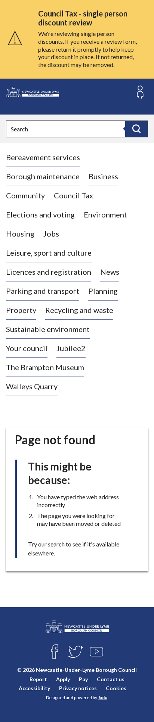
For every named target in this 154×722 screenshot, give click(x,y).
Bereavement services (43, 157)
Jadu (102, 697)
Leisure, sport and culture (49, 252)
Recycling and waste (79, 309)
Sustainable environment (48, 329)
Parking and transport (42, 290)
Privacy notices (78, 688)
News (109, 271)
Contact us (110, 679)
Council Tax (73, 195)
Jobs (51, 233)
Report (38, 679)
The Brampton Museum (45, 367)
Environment (105, 214)
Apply (63, 679)
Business (103, 176)
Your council (26, 348)
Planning (103, 290)
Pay (83, 679)
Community (25, 195)
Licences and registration (48, 271)
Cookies (116, 688)
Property (21, 309)
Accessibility (34, 688)
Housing (20, 233)
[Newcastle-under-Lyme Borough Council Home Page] (32, 92)
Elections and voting (40, 214)
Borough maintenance (43, 176)
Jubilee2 (71, 348)
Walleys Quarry (32, 386)
